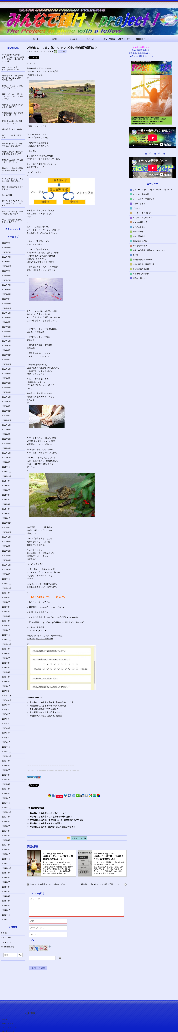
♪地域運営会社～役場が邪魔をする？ (46, 712)
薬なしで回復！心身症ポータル (117, 38)
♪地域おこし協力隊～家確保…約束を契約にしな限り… (53, 702)
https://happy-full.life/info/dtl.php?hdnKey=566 (62, 622)
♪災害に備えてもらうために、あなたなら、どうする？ (12, 203)
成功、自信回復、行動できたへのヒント (149, 250)
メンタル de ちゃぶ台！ (142, 217)
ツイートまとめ (139, 203)
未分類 (135, 255)
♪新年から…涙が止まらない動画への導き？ (12, 105)
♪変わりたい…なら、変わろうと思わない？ (12, 87)
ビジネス (136, 208)
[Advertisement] (50, 746)
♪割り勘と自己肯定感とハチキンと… (12, 188)
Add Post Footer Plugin (61, 770)
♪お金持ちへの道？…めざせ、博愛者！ (47, 716)
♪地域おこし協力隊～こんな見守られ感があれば (51, 816)
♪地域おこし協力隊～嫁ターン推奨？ (46, 823)
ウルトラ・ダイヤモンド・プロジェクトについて (152, 189)
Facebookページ (142, 38)
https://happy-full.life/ (37, 630)
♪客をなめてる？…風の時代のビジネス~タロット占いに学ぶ (12, 96)
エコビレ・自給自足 (141, 194)
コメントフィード (8, 942)
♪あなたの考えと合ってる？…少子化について (11, 68)
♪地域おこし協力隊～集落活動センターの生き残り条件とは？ (57, 820)
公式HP (54, 38)
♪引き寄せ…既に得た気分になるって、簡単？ (12, 122)
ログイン (4, 933)
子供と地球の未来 (140, 245)
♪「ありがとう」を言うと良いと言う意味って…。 (12, 179)
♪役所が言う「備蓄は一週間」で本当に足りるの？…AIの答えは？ (12, 77)
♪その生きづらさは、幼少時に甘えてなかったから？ (13, 144)
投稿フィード (6, 937)
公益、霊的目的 (139, 236)
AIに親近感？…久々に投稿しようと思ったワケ (12, 114)
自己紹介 (73, 38)
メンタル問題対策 (140, 222)
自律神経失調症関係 (141, 273)
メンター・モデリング (142, 213)
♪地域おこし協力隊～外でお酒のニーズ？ (48, 813)
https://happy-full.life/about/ (40, 639)
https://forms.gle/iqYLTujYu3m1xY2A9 (61, 617)
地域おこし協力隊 (140, 241)
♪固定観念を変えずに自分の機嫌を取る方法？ (12, 212)
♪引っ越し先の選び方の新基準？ (44, 709)
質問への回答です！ (141, 278)
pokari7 (60, 853)
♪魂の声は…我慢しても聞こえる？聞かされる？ (12, 161)
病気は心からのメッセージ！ (144, 259)
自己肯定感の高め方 (141, 269)
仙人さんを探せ (139, 227)
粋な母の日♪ (7, 195)
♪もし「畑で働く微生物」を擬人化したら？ (12, 221)
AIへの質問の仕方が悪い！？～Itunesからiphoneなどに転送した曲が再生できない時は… (13, 57)
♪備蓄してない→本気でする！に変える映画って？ (12, 153)
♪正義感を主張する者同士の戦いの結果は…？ (50, 705)
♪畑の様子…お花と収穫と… (13, 129)
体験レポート (138, 231)
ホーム (36, 38)
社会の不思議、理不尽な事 (143, 264)
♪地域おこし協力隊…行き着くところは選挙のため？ (52, 826)
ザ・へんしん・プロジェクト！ (145, 199)
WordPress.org (7, 947)
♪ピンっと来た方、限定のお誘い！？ (12, 136)
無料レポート (92, 38)
